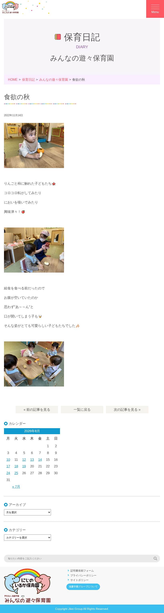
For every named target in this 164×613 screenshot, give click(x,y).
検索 (155, 558)
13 (32, 460)
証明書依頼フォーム (82, 570)
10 (8, 460)
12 (24, 460)
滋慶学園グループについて (83, 586)
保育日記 (28, 79)
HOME (13, 79)
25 (16, 473)
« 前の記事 (37, 410)
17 (8, 466)
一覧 (82, 410)
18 (16, 466)
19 (24, 466)
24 (8, 473)
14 (40, 460)
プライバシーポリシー (83, 575)
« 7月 (16, 487)
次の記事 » (127, 410)
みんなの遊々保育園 (53, 79)
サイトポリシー (79, 580)
